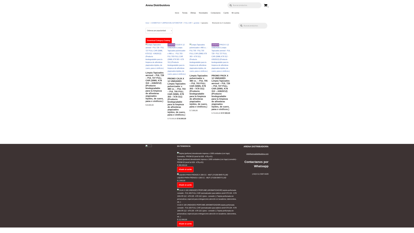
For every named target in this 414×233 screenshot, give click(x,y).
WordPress (20, 230)
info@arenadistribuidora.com (257, 154)
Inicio (177, 13)
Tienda (184, 13)
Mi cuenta (235, 13)
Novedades (203, 13)
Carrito (226, 13)
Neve (4, 230)
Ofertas (193, 13)
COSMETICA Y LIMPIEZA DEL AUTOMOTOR (166, 23)
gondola (196, 23)
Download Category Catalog (158, 40)
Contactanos (215, 13)
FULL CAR (188, 23)
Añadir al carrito (185, 169)
